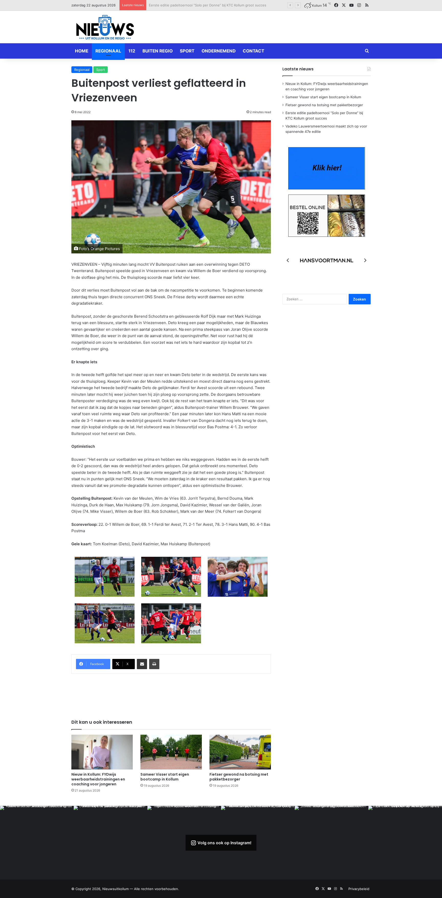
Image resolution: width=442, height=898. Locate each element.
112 (131, 51)
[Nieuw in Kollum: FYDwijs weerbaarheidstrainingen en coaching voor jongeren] (102, 752)
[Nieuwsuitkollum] (105, 28)
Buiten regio (157, 51)
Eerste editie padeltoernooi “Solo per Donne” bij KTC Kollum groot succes (207, 5)
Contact (253, 51)
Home (81, 51)
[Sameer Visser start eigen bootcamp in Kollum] (171, 752)
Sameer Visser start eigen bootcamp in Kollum (164, 777)
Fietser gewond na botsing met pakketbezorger (238, 777)
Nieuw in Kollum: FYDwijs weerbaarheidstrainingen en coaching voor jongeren (98, 779)
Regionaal (108, 51)
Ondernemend (219, 51)
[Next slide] (365, 260)
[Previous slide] (288, 260)
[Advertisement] (272, 26)
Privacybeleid (358, 889)
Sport (187, 51)
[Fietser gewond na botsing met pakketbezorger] (240, 752)
